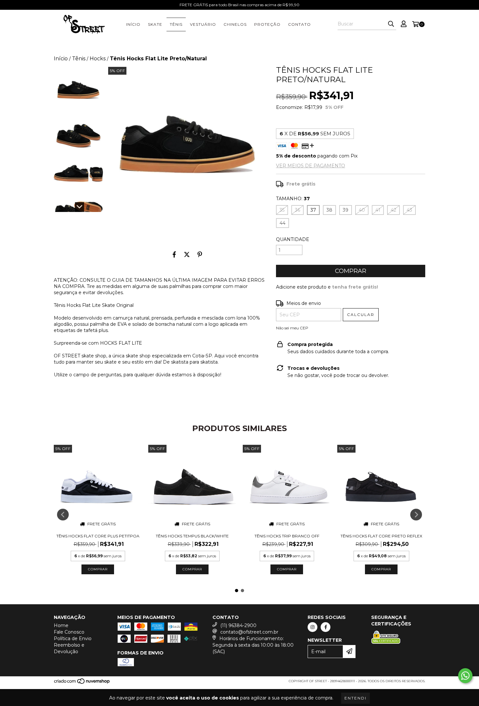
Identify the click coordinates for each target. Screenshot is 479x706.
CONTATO (299, 24)
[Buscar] (391, 24)
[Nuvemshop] (82, 683)
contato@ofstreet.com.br (249, 632)
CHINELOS (235, 24)
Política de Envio (73, 638)
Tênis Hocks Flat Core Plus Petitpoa (97, 535)
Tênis (78, 58)
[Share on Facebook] (174, 254)
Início (61, 58)
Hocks (98, 58)
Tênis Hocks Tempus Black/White (192, 535)
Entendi (355, 698)
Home (61, 625)
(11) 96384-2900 (238, 625)
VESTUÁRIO (203, 24)
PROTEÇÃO (267, 24)
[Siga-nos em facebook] (325, 627)
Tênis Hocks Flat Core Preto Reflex (381, 535)
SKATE (155, 24)
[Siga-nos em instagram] (312, 627)
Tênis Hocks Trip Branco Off (286, 535)
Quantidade (292, 239)
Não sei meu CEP (292, 327)
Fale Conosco (69, 632)
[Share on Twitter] (187, 254)
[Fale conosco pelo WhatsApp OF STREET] (465, 675)
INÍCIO (133, 24)
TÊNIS (176, 24)
